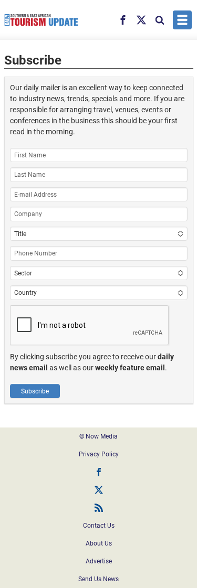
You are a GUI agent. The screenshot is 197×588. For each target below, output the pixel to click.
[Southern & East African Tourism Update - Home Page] (41, 20)
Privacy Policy (99, 454)
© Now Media (98, 436)
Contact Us (99, 525)
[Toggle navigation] (182, 19)
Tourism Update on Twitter (98, 490)
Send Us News (98, 579)
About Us (99, 543)
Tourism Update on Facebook (98, 472)
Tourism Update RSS (98, 508)
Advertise (99, 561)
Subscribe (35, 391)
